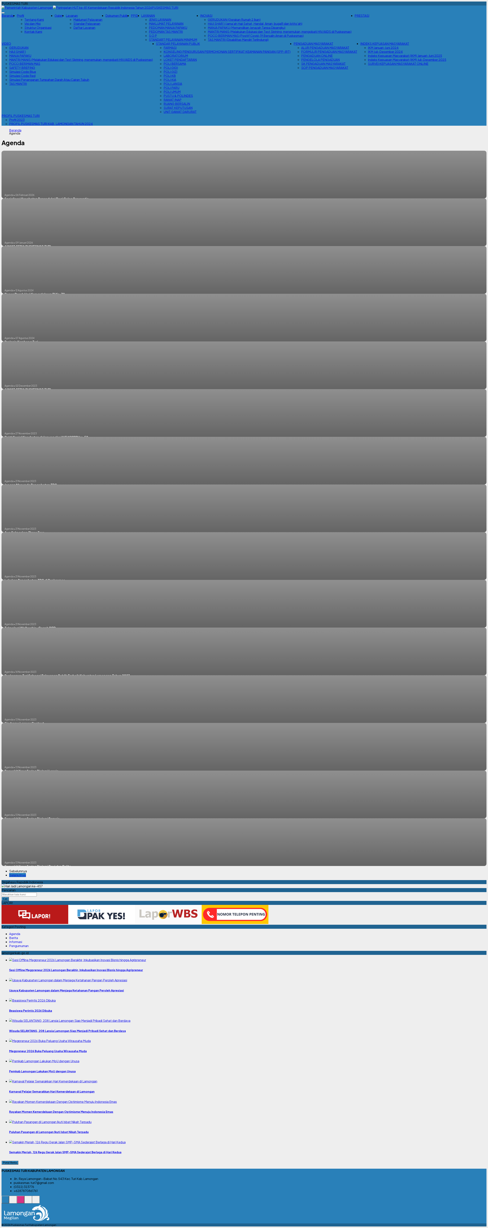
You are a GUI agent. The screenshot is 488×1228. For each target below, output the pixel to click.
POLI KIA (170, 80)
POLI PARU (171, 88)
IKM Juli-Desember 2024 (385, 52)
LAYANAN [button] (148, 16)
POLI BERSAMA (175, 64)
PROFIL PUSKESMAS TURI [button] (21, 116)
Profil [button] (20, 16)
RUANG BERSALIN (177, 104)
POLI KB (170, 76)
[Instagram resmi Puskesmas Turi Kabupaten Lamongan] (20, 1202)
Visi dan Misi (32, 24)
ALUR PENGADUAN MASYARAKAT (325, 48)
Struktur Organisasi (37, 28)
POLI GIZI (170, 72)
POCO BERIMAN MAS (24, 64)
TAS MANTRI (18, 84)
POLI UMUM (172, 92)
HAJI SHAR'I (17, 52)
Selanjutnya (17, 875)
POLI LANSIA (173, 84)
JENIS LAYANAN (160, 20)
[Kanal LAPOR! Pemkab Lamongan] (13, 1202)
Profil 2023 (17, 120)
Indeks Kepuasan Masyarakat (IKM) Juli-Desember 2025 (407, 60)
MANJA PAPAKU (20, 56)
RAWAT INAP (172, 100)
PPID (134, 16)
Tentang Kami (34, 20)
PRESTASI (362, 16)
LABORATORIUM (176, 56)
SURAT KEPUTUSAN (178, 108)
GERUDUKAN (18, 48)
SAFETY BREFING (22, 68)
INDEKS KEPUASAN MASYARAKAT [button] (384, 44)
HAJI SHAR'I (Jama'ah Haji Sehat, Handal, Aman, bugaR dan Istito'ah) (255, 24)
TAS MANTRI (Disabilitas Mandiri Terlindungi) (238, 40)
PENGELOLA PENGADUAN (320, 60)
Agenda (14, 934)
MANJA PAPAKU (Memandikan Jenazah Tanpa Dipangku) (246, 28)
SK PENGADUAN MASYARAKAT (323, 64)
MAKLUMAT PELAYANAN (166, 24)
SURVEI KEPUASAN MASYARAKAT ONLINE (398, 64)
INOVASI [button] (206, 16)
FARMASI (170, 48)
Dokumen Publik (116, 16)
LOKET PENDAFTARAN (180, 60)
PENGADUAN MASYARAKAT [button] (313, 44)
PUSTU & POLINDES (178, 96)
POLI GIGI (171, 68)
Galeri (59, 16)
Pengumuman (19, 946)
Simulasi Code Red (22, 76)
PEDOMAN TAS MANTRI (166, 32)
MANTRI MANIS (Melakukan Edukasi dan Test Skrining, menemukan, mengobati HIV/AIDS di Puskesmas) (280, 32)
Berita (13, 938)
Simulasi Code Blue (22, 72)
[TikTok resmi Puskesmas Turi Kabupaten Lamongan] (28, 1202)
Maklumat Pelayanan (87, 20)
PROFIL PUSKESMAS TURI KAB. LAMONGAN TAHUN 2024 (51, 124)
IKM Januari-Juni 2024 (383, 48)
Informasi (15, 942)
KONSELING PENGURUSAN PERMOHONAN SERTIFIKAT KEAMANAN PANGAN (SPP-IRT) (227, 52)
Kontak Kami (33, 32)
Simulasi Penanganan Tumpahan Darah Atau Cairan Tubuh (49, 80)
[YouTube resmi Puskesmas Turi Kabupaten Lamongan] (36, 1202)
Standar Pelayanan (86, 24)
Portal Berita (10, 1162)
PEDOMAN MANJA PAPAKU (168, 28)
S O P (153, 36)
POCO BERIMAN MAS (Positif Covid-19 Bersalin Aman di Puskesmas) (256, 36)
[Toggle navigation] (3, 12)
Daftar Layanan (84, 28)
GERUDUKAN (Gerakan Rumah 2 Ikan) (234, 20)
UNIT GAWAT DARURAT (180, 112)
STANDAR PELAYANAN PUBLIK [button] (178, 44)
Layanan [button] (72, 16)
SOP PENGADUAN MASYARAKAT (324, 68)
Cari (5, 898)
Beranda (8, 16)
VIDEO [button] (6, 44)
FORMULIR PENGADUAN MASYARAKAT (329, 52)
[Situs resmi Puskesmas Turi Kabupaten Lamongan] (5, 1202)
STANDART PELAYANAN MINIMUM (173, 40)
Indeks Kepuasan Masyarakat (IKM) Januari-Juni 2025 (405, 56)
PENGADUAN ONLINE (317, 56)
